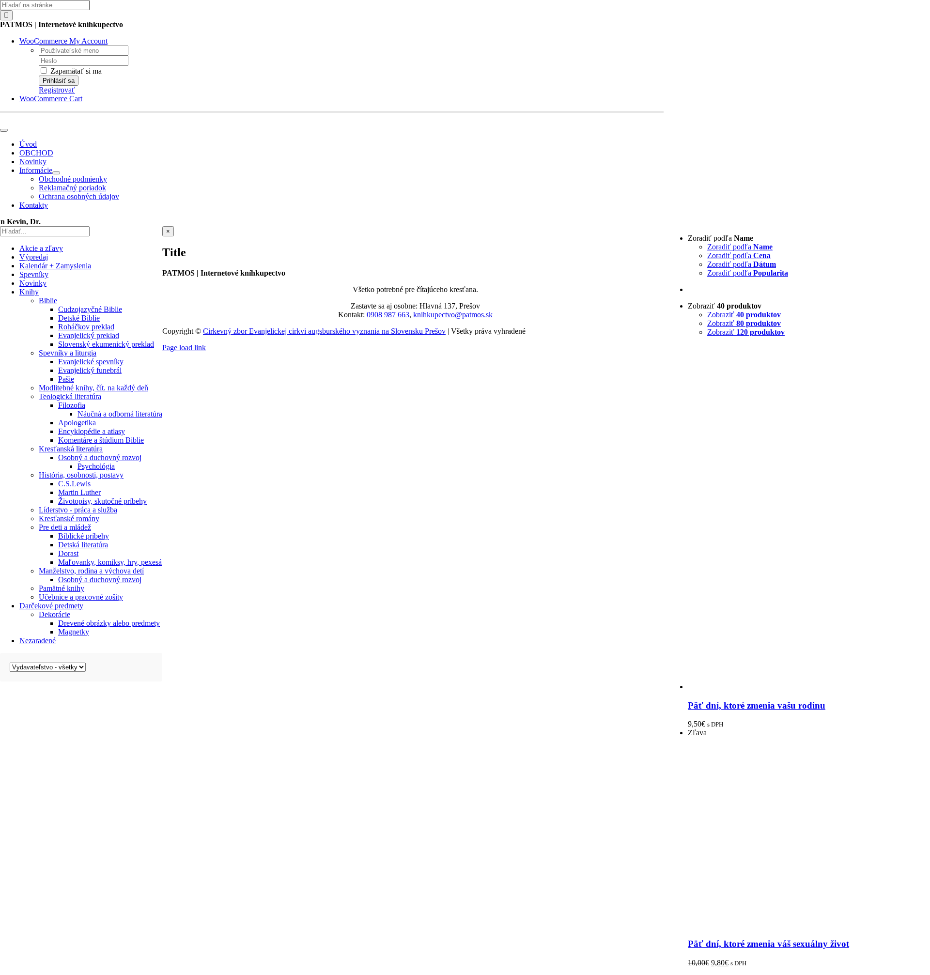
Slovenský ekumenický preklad (106, 344)
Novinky (32, 283)
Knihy (29, 292)
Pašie (66, 379)
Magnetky (73, 632)
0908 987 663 (388, 314)
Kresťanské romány (69, 518)
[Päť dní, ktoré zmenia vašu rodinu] (809, 686)
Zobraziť (744, 314)
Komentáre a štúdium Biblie (101, 440)
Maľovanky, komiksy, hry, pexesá (110, 562)
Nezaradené (37, 640)
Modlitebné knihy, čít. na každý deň (93, 388)
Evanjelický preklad (88, 335)
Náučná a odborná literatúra (120, 414)
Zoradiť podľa (740, 247)
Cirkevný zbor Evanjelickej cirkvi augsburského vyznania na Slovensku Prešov (324, 331)
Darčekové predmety (51, 606)
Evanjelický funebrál (90, 370)
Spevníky (33, 274)
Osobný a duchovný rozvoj (99, 457)
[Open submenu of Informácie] (56, 172)
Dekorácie (54, 614)
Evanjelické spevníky (91, 361)
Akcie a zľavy (41, 248)
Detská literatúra (83, 545)
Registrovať (57, 90)
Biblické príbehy (83, 536)
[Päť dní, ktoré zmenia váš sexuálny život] (754, 925)
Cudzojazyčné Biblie (90, 309)
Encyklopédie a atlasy (91, 431)
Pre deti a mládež (65, 527)
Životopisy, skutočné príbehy (102, 501)
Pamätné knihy (61, 588)
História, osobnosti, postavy (81, 475)
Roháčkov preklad (86, 327)
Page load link (184, 347)
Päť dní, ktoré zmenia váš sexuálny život (768, 944)
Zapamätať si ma (75, 71)
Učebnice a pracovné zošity (81, 597)
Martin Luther (79, 492)
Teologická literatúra (70, 396)
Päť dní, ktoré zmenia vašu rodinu (756, 705)
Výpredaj (33, 257)
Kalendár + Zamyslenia (55, 266)
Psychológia (96, 466)
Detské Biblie (79, 318)
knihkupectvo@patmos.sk (453, 314)
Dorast (68, 553)
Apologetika (77, 422)
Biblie (48, 300)
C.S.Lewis (74, 484)
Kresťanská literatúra (71, 449)
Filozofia (71, 405)
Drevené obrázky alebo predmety (109, 623)
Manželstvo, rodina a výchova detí (91, 571)
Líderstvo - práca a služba (78, 510)
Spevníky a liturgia (67, 353)
